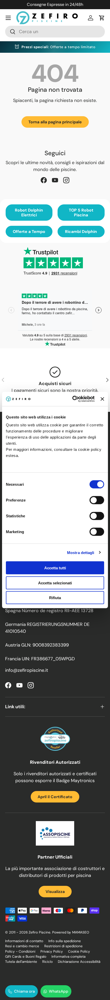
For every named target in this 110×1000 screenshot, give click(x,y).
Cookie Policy (79, 951)
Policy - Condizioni (20, 951)
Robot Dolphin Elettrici (29, 212)
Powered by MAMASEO (70, 932)
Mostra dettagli (80, 552)
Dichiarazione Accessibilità (79, 961)
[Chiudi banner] (102, 399)
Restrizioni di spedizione (63, 946)
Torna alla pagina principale (55, 122)
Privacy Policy (51, 951)
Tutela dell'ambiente (21, 961)
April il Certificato (55, 796)
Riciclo (47, 961)
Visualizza (55, 891)
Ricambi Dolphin (81, 231)
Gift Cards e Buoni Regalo (25, 956)
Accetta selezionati (55, 583)
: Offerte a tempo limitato (58, 47)
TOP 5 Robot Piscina (81, 212)
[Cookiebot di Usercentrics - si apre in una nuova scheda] (72, 399)
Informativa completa (68, 956)
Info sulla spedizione (64, 941)
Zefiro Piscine (39, 932)
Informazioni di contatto (24, 941)
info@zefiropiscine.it (26, 670)
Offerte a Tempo (29, 231)
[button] (101, 17)
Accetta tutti (55, 568)
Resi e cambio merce (22, 946)
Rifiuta (55, 598)
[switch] (97, 500)
